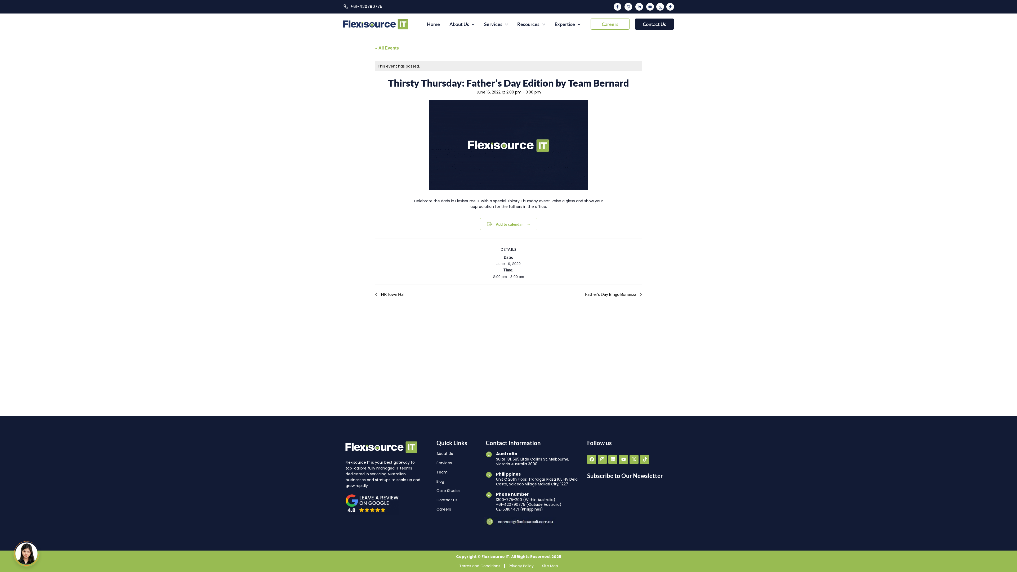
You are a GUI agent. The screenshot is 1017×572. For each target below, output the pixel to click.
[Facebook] (617, 7)
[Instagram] (628, 7)
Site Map (550, 566)
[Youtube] (650, 7)
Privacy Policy (521, 566)
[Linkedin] (639, 7)
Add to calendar (509, 224)
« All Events (387, 48)
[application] (472, 24)
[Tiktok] (670, 7)
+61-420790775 (366, 6)
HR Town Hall (392, 294)
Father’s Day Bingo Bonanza (611, 294)
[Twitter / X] (660, 7)
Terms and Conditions (479, 566)
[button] (610, 24)
